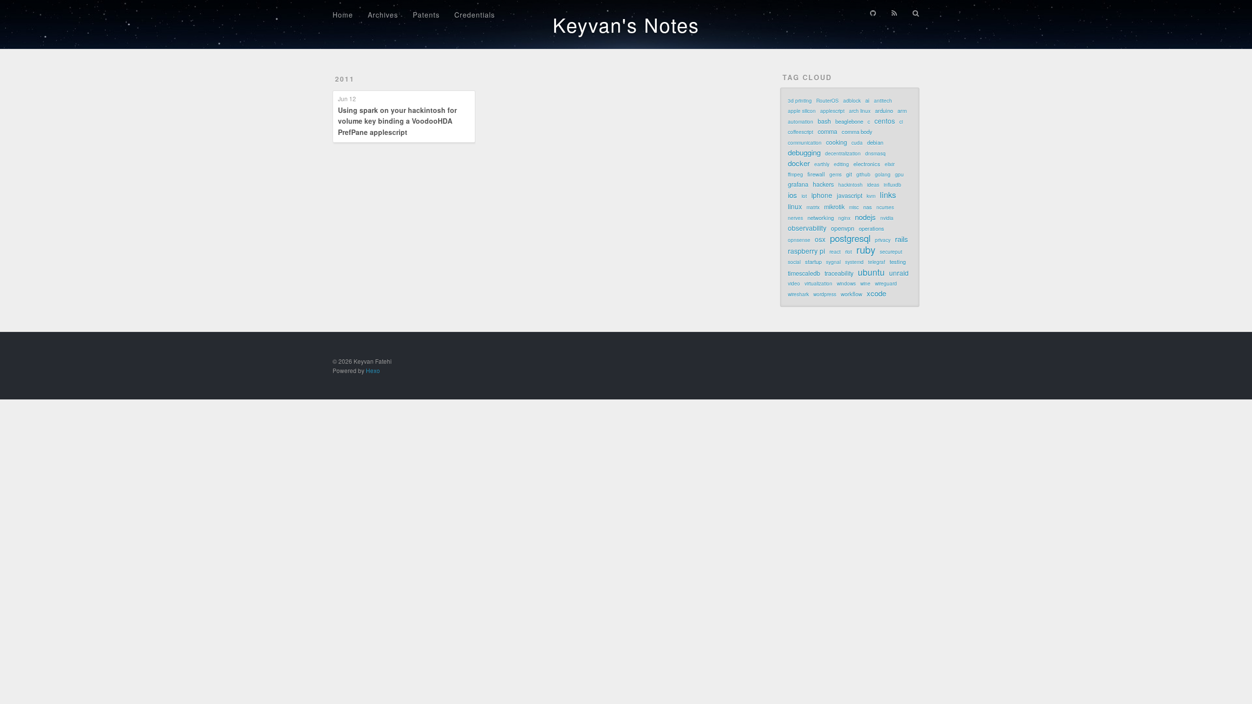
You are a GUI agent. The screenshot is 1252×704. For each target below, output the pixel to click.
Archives (383, 15)
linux (795, 206)
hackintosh (850, 184)
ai (867, 100)
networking (820, 217)
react (835, 251)
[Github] (873, 13)
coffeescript (800, 132)
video (794, 283)
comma (827, 131)
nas (867, 207)
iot (804, 196)
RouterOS (827, 100)
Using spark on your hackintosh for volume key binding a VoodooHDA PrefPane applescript (397, 121)
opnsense (799, 240)
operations (871, 228)
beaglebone (849, 121)
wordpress (824, 294)
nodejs (865, 217)
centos (884, 121)
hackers (823, 184)
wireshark (798, 294)
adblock (852, 100)
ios (792, 195)
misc (854, 207)
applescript (832, 111)
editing (841, 164)
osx (820, 239)
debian (875, 142)
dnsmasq (875, 153)
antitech (883, 100)
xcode (876, 293)
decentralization (843, 153)
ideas (873, 184)
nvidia (887, 218)
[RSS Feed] (894, 13)
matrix (813, 207)
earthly (821, 164)
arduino (884, 110)
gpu (899, 174)
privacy (883, 240)
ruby (865, 250)
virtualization (818, 283)
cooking (836, 142)
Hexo (373, 370)
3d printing (800, 100)
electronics (866, 164)
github (863, 174)
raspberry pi (806, 251)
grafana (798, 184)
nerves (795, 218)
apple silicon (802, 111)
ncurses (885, 207)
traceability (839, 273)
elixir (889, 164)
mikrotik (834, 206)
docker (799, 163)
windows (846, 283)
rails (901, 239)
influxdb (892, 184)
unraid (899, 273)
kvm (871, 196)
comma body (857, 131)
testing (898, 261)
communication (805, 142)
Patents (426, 15)
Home (343, 15)
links (888, 194)
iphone (821, 195)
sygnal (833, 262)
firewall (816, 174)
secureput (891, 251)
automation (800, 121)
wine (865, 283)
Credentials (474, 15)
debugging (804, 152)
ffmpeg (795, 174)
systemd (854, 262)
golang (883, 174)
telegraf (876, 262)
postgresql (850, 238)
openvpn (842, 228)
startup (813, 261)
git (849, 174)
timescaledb (804, 273)
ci (901, 121)
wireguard (886, 283)
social (794, 262)
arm (902, 110)
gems (835, 174)
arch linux (860, 111)
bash (824, 121)
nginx (844, 218)
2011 (345, 79)
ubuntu (871, 272)
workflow (851, 294)
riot (848, 251)
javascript (849, 195)
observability (807, 228)
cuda (857, 142)
